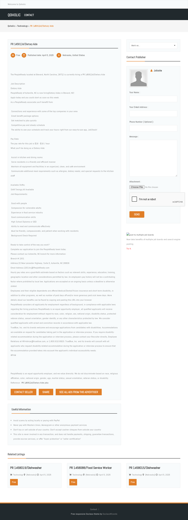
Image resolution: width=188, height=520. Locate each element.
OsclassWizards (110, 513)
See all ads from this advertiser (78, 392)
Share (46, 392)
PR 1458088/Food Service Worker (90, 468)
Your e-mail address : (138, 107)
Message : (134, 136)
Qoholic (14, 15)
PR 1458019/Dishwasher (26, 468)
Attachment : (135, 181)
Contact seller (23, 392)
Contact (29, 15)
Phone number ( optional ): (141, 121)
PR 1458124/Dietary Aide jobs (34, 382)
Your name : (134, 92)
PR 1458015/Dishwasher (144, 468)
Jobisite (158, 70)
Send (137, 214)
